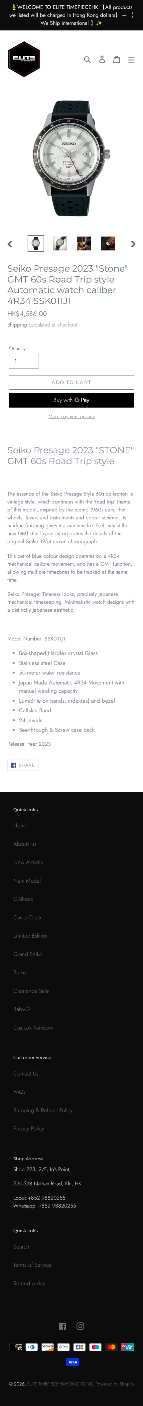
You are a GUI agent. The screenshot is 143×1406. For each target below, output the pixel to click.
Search (21, 1247)
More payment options (72, 416)
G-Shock (23, 899)
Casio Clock (27, 917)
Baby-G (21, 1009)
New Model (27, 881)
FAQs (19, 1092)
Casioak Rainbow (33, 1028)
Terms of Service (32, 1265)
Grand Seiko (27, 954)
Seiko (19, 972)
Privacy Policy (28, 1128)
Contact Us (26, 1073)
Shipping (17, 325)
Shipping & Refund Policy (42, 1110)
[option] (36, 243)
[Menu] (131, 58)
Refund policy (29, 1283)
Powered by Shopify (114, 1384)
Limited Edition (30, 936)
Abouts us (25, 844)
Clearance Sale (31, 991)
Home (20, 825)
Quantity (17, 348)
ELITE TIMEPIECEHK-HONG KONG (60, 1384)
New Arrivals (28, 862)
